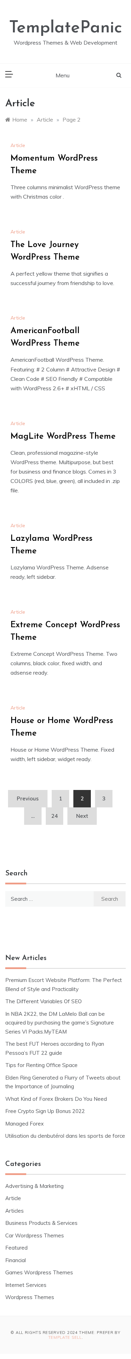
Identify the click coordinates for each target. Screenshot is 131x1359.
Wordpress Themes (29, 1297)
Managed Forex (24, 1123)
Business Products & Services (41, 1223)
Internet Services (25, 1285)
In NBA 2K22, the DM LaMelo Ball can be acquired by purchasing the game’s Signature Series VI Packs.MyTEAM (59, 1023)
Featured (16, 1247)
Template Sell (65, 1337)
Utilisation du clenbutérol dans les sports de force (65, 1135)
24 (54, 816)
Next (82, 816)
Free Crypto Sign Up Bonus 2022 (45, 1111)
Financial (15, 1260)
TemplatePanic (65, 28)
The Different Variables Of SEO (43, 1001)
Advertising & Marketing (34, 1186)
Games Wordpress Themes (39, 1272)
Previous (28, 798)
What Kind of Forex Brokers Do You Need (56, 1099)
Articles (14, 1210)
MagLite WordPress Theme (63, 436)
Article (17, 145)
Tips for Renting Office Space (42, 1065)
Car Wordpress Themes (34, 1235)
